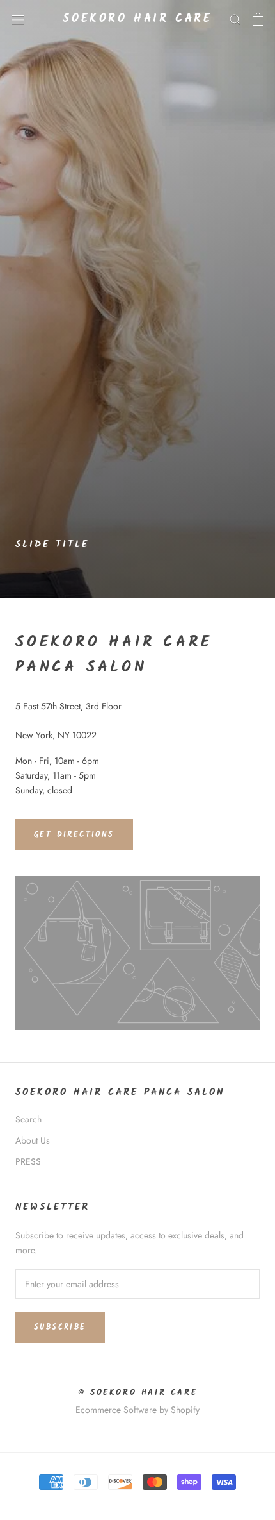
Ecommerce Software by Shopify (137, 1409)
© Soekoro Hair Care (137, 1392)
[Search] (235, 18)
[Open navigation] (18, 19)
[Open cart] (258, 19)
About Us (32, 1140)
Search (28, 1119)
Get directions (74, 835)
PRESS (28, 1161)
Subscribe (60, 1327)
